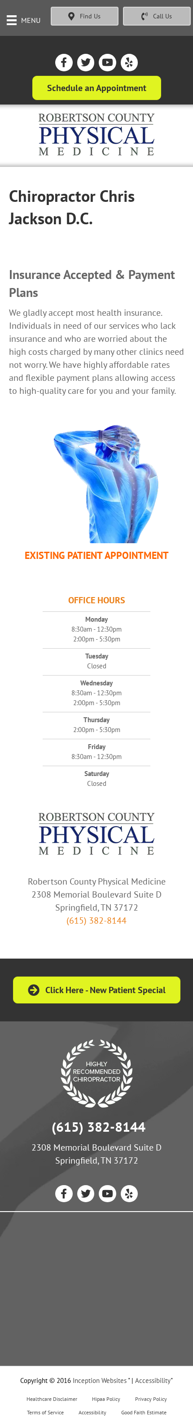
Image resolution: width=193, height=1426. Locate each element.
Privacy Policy (151, 1398)
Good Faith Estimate (144, 1412)
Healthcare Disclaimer (51, 1398)
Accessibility (153, 1380)
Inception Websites (100, 1380)
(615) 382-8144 (96, 920)
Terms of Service (45, 1412)
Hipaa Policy (106, 1398)
